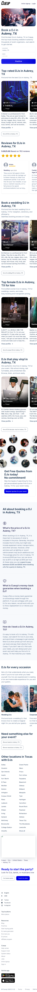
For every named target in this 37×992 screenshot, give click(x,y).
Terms (20, 989)
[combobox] (11, 50)
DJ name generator (7, 931)
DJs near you (5, 934)
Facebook (7, 903)
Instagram (7, 905)
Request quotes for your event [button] (16, 491)
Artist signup (25, 3)
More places (5, 914)
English (6, 893)
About (3, 956)
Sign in (3, 964)
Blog (2, 923)
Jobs (2, 959)
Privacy (27, 989)
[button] (10, 134)
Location (5, 48)
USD (4, 896)
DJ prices (4, 936)
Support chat (5, 951)
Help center (5, 948)
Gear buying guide (7, 928)
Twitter (6, 900)
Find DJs (4, 926)
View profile (6, 128)
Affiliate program (6, 939)
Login (34, 3)
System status (5, 953)
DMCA (35, 989)
